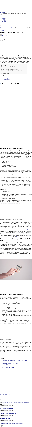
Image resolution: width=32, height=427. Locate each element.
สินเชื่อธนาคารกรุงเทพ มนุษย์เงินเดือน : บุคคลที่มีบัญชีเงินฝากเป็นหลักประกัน (13, 70)
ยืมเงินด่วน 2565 (5, 364)
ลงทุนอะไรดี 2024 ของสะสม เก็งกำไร (5, 394)
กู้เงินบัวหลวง (10, 402)
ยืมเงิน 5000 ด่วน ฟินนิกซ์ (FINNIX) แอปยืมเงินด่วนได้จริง (12, 362)
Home (3, 16)
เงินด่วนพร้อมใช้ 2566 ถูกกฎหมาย (8, 367)
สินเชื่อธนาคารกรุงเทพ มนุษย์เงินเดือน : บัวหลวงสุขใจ (9, 66)
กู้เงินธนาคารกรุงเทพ (5, 402)
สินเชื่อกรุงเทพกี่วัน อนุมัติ (5, 73)
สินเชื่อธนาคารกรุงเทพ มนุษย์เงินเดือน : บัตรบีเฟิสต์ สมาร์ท (10, 71)
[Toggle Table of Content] (25, 65)
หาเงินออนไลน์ (4, 20)
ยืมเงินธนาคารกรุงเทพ (15, 402)
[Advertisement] (16, 6)
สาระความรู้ (3, 19)
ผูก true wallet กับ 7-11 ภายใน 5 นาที (5, 400)
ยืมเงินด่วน (12, 27)
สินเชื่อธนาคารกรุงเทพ (21, 402)
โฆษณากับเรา (4, 23)
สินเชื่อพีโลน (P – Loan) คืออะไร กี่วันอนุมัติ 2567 (10, 363)
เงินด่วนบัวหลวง (27, 402)
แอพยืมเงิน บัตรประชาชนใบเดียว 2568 (9, 366)
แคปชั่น (3, 17)
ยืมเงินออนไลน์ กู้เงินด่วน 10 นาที (7, 78)
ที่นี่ (3, 172)
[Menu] (0, 25)
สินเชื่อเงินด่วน (4, 18)
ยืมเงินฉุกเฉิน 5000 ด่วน (6, 79)
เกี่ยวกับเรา (3, 22)
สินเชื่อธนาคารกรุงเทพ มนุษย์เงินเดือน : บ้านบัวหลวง (9, 69)
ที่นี (16, 236)
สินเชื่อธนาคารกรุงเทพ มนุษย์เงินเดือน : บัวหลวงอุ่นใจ (9, 68)
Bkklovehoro (4, 35)
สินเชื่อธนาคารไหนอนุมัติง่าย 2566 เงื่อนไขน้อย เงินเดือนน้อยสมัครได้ (14, 360)
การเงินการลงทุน (6, 27)
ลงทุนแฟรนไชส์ (4, 21)
